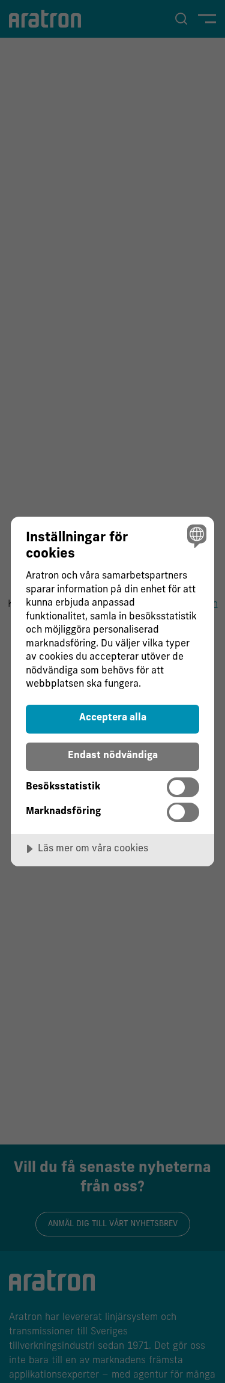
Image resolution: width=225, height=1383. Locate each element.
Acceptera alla (112, 718)
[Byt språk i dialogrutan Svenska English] (195, 536)
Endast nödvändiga (113, 756)
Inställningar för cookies (77, 546)
